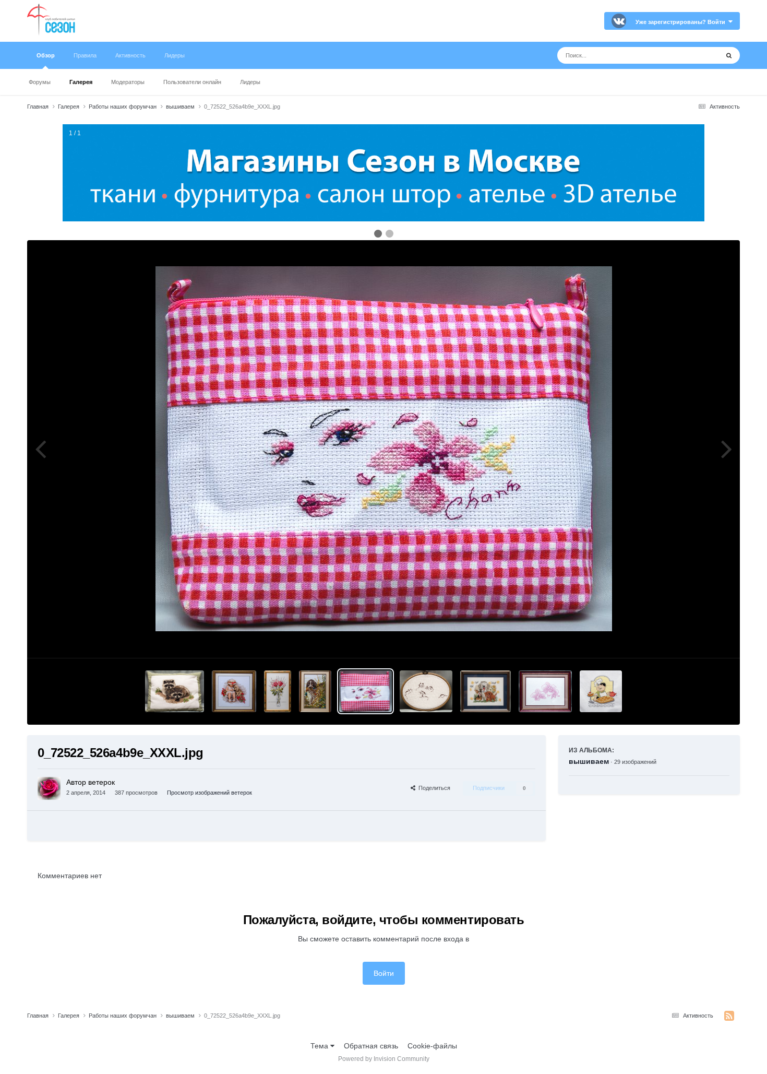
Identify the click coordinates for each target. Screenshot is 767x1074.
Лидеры (250, 82)
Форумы (40, 82)
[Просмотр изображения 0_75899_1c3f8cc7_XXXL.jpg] (234, 691)
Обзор (46, 55)
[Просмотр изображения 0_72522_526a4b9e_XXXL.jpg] (365, 691)
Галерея (80, 82)
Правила (85, 55)
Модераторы (128, 82)
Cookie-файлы (432, 1046)
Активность (130, 55)
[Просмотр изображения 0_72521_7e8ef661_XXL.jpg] (426, 691)
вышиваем (589, 761)
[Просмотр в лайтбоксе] (383, 448)
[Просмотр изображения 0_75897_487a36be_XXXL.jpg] (315, 691)
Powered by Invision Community (383, 1059)
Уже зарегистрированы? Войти (682, 22)
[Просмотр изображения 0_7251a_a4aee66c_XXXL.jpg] (174, 691)
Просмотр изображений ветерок (209, 792)
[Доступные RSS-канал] (729, 1016)
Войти (384, 973)
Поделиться (432, 788)
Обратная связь (371, 1046)
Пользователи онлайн (192, 82)
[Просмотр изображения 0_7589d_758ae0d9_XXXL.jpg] (600, 691)
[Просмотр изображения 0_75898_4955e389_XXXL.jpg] (277, 691)
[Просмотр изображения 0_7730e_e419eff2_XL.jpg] (545, 691)
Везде (695, 55)
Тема (320, 1046)
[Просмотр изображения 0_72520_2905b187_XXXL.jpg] (485, 691)
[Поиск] (729, 55)
